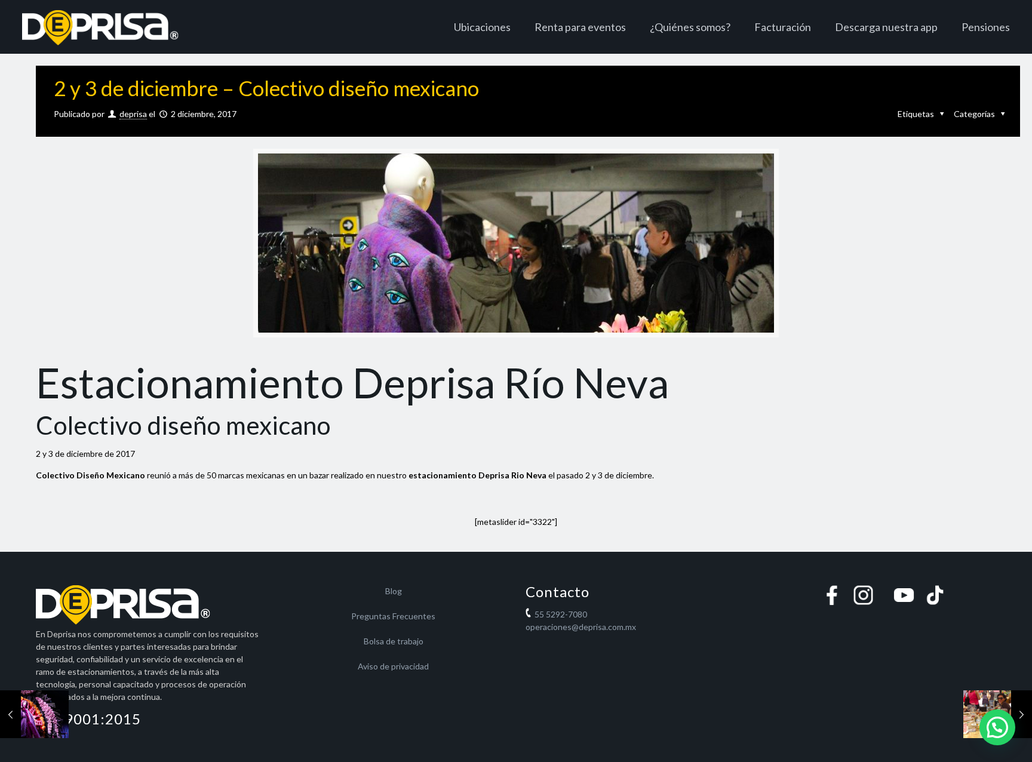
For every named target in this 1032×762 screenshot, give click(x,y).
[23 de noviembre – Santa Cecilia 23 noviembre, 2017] (34, 714)
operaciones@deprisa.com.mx (581, 627)
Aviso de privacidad (393, 666)
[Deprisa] (100, 27)
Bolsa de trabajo (393, 641)
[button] (997, 727)
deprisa (133, 114)
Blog (393, 591)
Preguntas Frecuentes (393, 616)
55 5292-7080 (561, 614)
